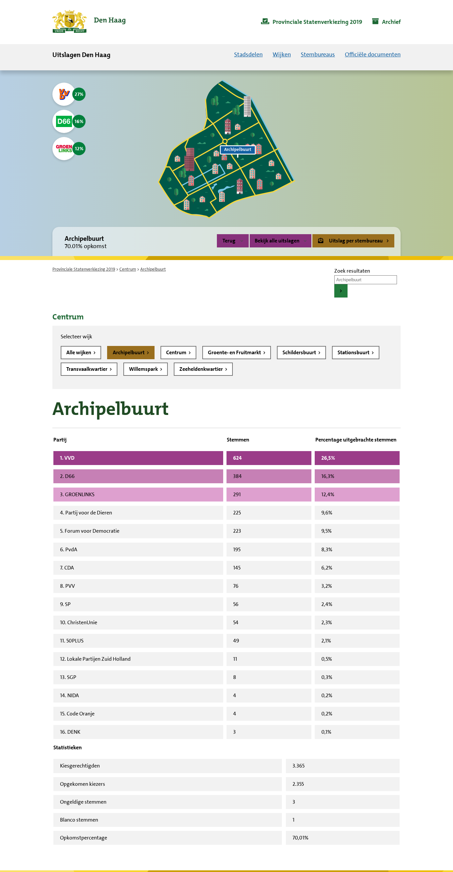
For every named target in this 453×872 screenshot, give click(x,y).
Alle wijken (79, 352)
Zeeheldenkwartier (201, 369)
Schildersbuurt (300, 352)
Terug (229, 240)
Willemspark (144, 369)
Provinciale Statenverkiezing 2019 (83, 269)
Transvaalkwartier (87, 369)
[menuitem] (311, 22)
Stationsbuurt (354, 352)
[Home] (88, 22)
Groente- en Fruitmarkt (235, 352)
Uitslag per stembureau (356, 240)
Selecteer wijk (76, 336)
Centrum (127, 269)
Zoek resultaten (352, 270)
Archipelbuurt (129, 352)
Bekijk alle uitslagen (277, 240)
